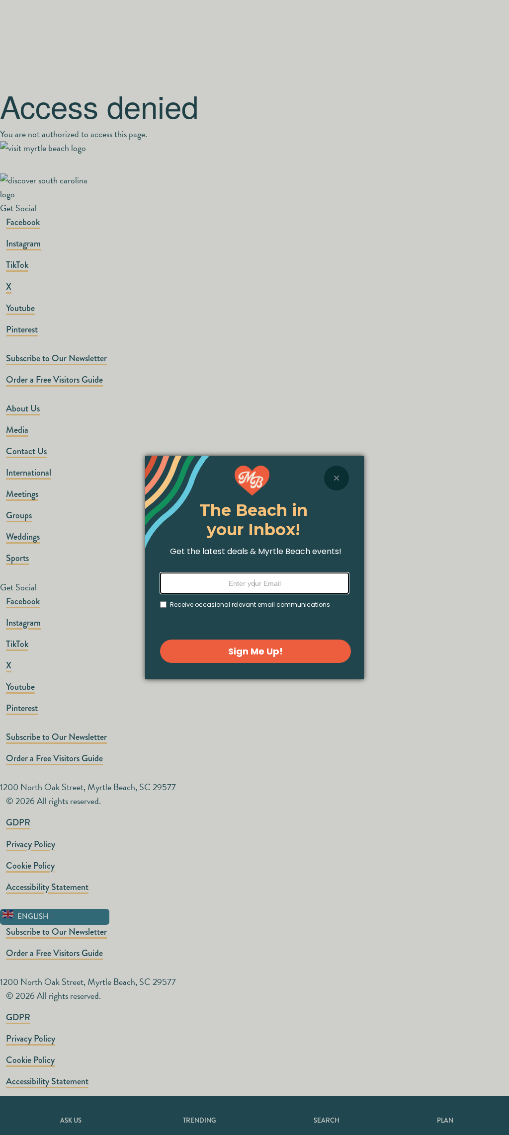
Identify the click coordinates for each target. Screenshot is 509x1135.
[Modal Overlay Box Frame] (254, 567)
